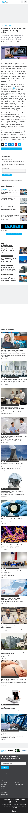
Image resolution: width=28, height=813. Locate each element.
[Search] (22, 2)
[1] (14, 88)
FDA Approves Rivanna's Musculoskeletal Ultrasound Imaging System (11, 707)
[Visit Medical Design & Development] (3, 750)
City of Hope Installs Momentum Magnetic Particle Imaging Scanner (9, 269)
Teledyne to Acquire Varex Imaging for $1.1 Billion (8, 199)
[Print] (2, 144)
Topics (3, 25)
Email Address (6, 168)
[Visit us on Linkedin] (10, 802)
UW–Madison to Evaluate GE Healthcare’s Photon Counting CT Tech (9, 260)
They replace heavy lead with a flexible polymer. (12, 629)
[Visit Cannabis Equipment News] (17, 750)
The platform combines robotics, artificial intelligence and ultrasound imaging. (13, 412)
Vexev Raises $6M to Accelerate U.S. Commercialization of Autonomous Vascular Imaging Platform (9, 208)
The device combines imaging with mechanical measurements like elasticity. (12, 737)
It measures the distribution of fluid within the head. (13, 494)
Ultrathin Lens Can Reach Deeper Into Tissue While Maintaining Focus (12, 519)
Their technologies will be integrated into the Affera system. (13, 655)
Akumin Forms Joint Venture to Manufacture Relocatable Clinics (12, 571)
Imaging (9, 25)
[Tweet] (12, 144)
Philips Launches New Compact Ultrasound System (8, 250)
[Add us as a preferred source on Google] (19, 144)
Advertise (16, 804)
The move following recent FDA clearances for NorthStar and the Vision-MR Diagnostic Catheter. (12, 440)
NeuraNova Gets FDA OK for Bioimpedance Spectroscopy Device (12, 492)
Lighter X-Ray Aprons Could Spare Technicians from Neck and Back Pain (13, 626)
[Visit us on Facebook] (13, 802)
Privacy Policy (23, 804)
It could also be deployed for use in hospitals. (12, 601)
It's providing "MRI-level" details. (9, 548)
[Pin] (16, 144)
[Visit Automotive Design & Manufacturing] (24, 750)
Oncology (4, 265)
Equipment (5, 246)
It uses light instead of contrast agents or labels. (12, 522)
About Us (4, 804)
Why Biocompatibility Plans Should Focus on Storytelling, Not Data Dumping (9, 192)
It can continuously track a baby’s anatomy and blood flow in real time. (13, 683)
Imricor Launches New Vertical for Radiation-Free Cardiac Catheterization (10, 217)
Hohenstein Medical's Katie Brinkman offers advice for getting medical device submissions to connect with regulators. (13, 355)
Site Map (15, 807)
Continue (7, 175)
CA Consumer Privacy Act (20, 806)
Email (2, 761)
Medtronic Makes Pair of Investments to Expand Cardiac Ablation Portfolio (13, 652)
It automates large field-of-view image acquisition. (13, 710)
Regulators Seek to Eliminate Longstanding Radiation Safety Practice (12, 464)
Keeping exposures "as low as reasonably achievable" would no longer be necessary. (11, 467)
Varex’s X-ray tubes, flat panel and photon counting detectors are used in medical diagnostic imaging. (13, 382)
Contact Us (9, 804)
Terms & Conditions (8, 806)
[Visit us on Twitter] (16, 802)
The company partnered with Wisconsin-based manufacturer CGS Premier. (12, 574)
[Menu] (25, 2)
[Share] (6, 144)
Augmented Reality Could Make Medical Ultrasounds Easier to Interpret (11, 599)
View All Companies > (14, 234)
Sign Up (4, 767)
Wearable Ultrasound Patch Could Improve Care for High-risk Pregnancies (13, 680)
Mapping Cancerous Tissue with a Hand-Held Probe (12, 733)
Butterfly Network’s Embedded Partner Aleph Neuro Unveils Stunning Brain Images (12, 545)
